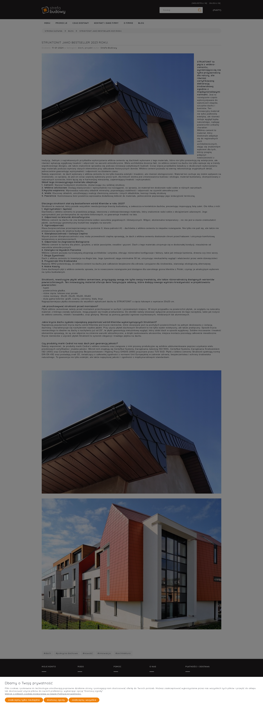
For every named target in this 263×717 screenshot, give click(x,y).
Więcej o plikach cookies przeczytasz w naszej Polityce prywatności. (43, 693)
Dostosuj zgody (56, 699)
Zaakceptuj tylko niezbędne (24, 699)
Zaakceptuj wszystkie (84, 699)
